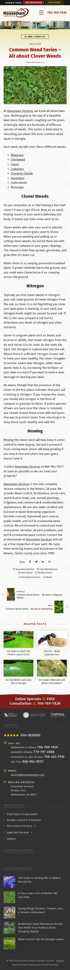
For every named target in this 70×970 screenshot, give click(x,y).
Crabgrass (17, 169)
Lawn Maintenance (48, 569)
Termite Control (45, 572)
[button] (41, 12)
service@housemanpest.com (27, 774)
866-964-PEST (33, 762)
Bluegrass (17, 155)
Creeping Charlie (22, 173)
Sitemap (60, 961)
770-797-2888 (44, 752)
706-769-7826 (57, 13)
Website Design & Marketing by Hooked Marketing (35, 965)
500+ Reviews (30, 735)
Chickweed (18, 159)
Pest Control (26, 572)
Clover (15, 164)
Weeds (49, 577)
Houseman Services (20, 111)
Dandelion (17, 178)
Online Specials (28, 699)
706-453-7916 (54, 757)
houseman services (30, 577)
